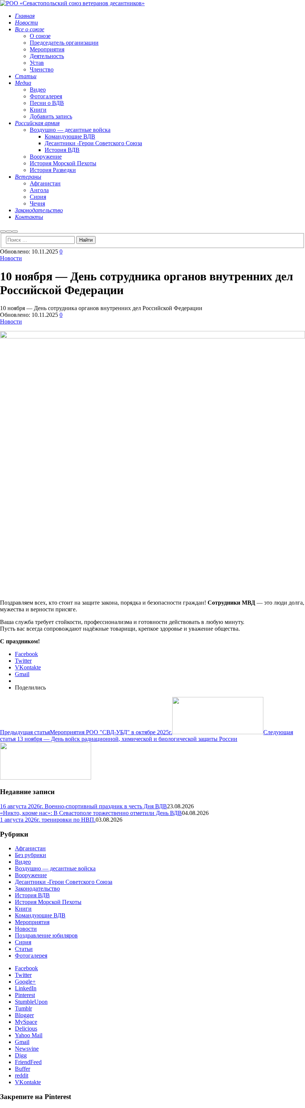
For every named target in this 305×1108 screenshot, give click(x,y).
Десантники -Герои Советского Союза (63, 882)
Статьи (24, 949)
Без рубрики (30, 855)
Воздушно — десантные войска (55, 868)
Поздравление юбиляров (46, 935)
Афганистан (30, 848)
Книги (23, 908)
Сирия (23, 942)
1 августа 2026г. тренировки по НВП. (48, 819)
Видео (23, 862)
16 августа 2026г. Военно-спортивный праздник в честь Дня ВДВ (83, 806)
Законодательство (37, 888)
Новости (11, 258)
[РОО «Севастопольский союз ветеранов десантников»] (72, 3)
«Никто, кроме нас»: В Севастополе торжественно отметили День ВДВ (91, 813)
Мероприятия (32, 922)
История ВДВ (32, 895)
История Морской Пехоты (48, 902)
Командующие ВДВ (40, 915)
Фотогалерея (31, 955)
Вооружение (31, 875)
